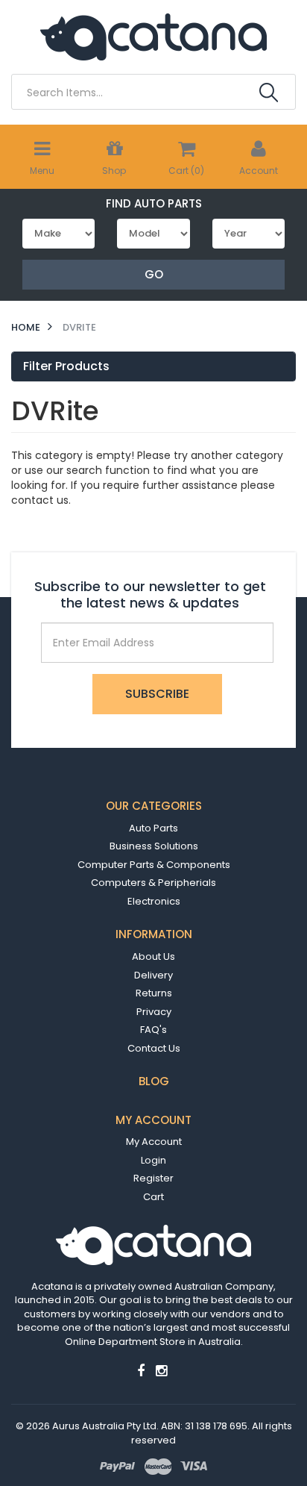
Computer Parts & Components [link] (153, 865)
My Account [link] (154, 1141)
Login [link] (153, 1160)
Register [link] (153, 1178)
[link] (141, 1370)
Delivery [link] (153, 975)
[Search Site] (268, 92)
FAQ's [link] (153, 1030)
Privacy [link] (153, 1012)
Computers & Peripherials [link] (153, 882)
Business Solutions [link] (154, 846)
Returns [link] (154, 993)
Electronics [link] (153, 901)
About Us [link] (153, 956)
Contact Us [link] (153, 1048)
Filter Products (66, 366)
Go (154, 274)
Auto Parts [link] (153, 828)
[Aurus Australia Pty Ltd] (153, 35)
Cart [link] (153, 1197)
